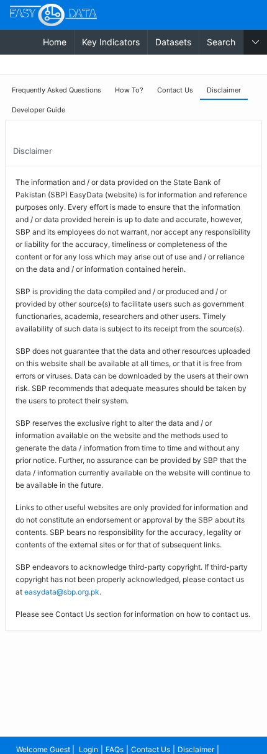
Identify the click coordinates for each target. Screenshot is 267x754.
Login (88, 749)
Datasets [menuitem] (173, 42)
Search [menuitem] (221, 42)
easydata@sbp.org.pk (61, 591)
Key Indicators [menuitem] (111, 42)
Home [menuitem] (54, 42)
